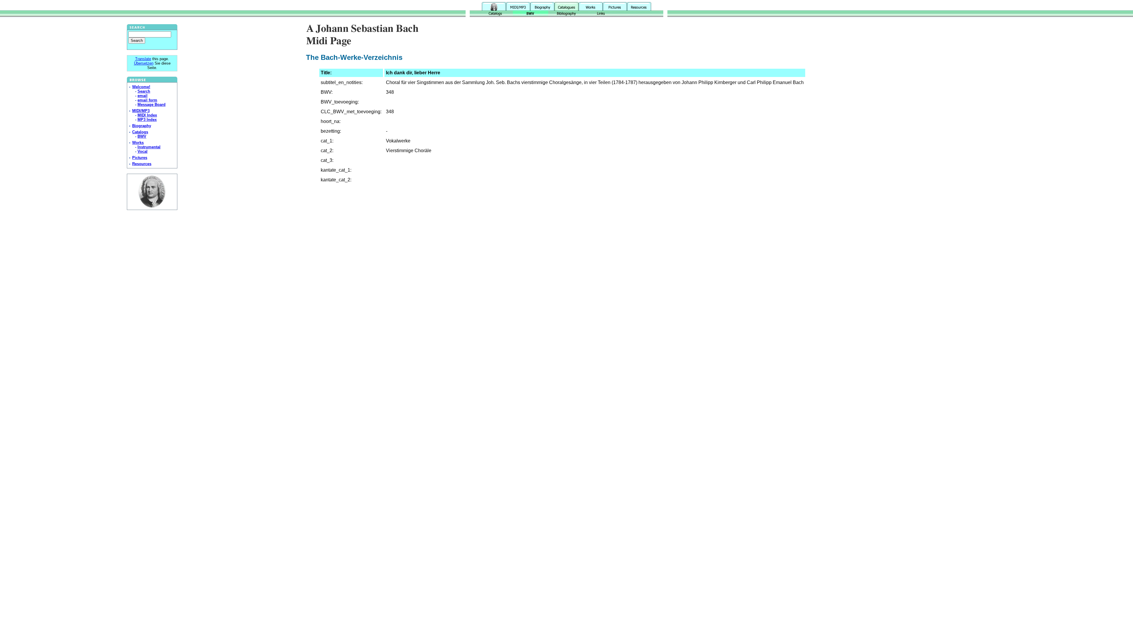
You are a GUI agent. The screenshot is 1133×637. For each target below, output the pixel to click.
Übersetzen (143, 63)
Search (143, 91)
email (142, 95)
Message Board (151, 104)
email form (147, 100)
